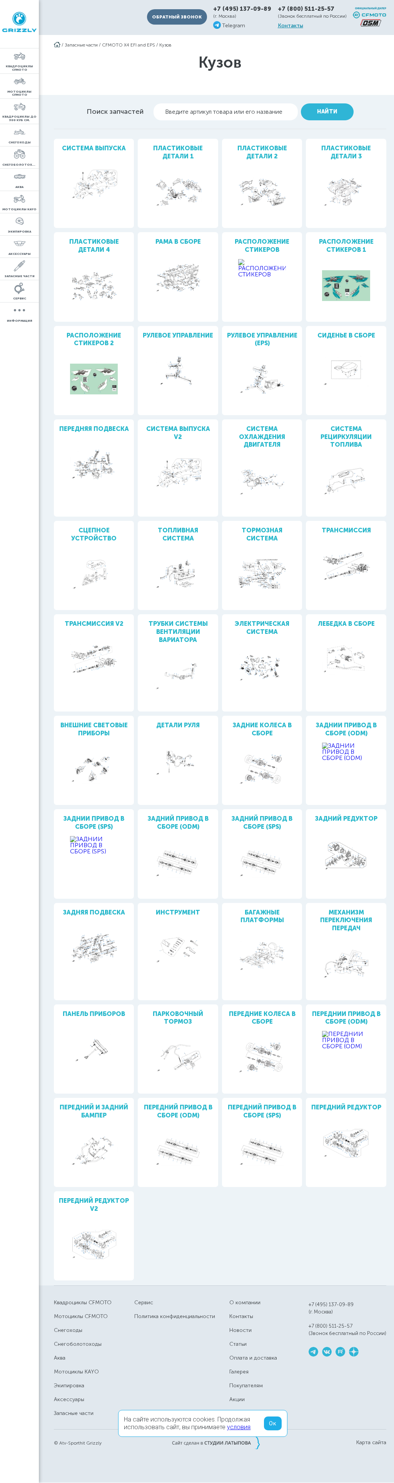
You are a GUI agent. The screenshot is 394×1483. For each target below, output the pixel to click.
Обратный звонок (177, 17)
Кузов (165, 45)
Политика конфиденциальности (174, 1316)
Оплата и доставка (253, 1358)
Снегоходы (68, 1330)
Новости (240, 1330)
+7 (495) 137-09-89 (242, 9)
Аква (59, 1358)
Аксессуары (69, 1399)
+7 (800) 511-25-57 (306, 8)
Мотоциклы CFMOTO (81, 1316)
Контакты (290, 25)
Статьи (238, 1344)
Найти (327, 111)
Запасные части (81, 45)
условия (238, 1427)
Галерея (239, 1371)
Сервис (143, 1302)
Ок (273, 1423)
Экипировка (69, 1385)
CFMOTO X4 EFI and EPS (128, 45)
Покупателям (246, 1385)
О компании (244, 1302)
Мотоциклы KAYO (76, 1371)
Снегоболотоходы (78, 1344)
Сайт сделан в (216, 1442)
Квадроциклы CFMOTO (83, 1302)
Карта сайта (371, 1442)
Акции (237, 1399)
